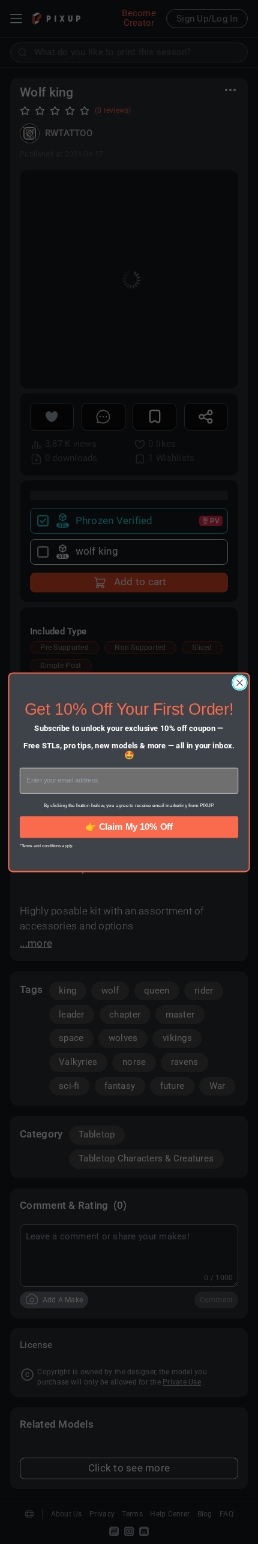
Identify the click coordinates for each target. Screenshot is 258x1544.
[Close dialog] (240, 682)
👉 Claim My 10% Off (128, 826)
